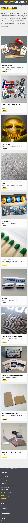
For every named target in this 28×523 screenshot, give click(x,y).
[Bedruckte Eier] (14, 218)
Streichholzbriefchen (9, 259)
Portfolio (3, 511)
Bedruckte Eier (6, 221)
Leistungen (4, 508)
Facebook (2, 521)
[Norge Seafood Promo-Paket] (14, 102)
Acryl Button (6, 144)
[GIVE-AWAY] (14, 295)
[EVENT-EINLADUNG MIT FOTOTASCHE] (14, 372)
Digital (3, 516)
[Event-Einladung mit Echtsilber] (14, 333)
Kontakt (2, 495)
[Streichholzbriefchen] (14, 256)
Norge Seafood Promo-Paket (11, 105)
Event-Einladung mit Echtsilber (12, 336)
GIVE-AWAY (5, 298)
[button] (2, 2)
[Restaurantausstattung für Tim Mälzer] (14, 179)
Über (2, 506)
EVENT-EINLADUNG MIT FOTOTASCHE (12, 375)
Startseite (4, 503)
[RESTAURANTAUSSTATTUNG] (14, 410)
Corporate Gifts (5, 513)
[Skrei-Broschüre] (14, 62)
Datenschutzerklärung (6, 496)
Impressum (3, 498)
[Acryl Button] (14, 141)
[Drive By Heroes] (14, 2)
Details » (4, 71)
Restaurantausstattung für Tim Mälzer (12, 182)
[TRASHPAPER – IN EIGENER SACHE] (14, 450)
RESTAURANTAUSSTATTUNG (10, 413)
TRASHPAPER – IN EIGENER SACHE (11, 452)
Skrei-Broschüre (7, 65)
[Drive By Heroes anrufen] (26, 2)
